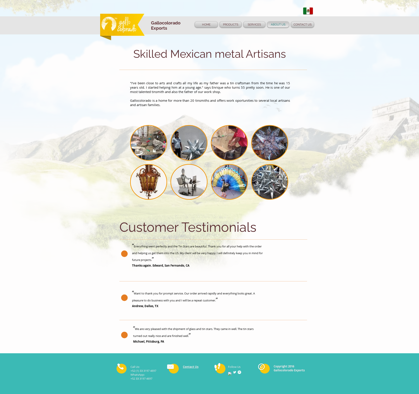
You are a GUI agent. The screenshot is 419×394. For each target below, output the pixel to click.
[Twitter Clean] (234, 372)
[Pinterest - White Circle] (239, 372)
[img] (148, 143)
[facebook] (230, 373)
